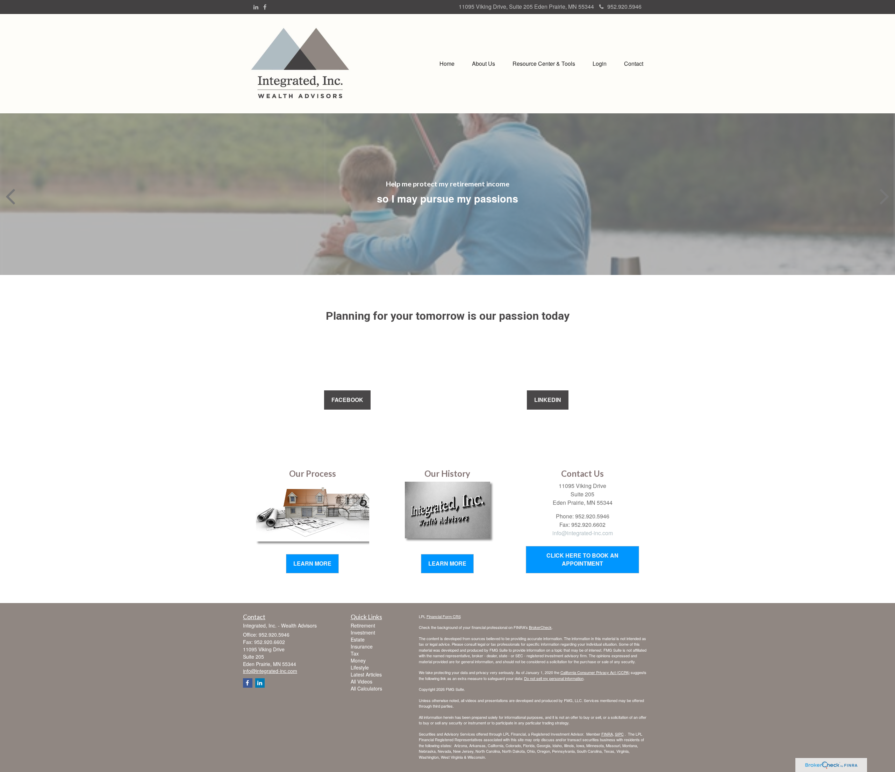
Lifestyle (360, 667)
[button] (483, 63)
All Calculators (366, 688)
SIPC (619, 734)
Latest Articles (366, 674)
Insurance (362, 646)
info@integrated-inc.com (582, 533)
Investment (363, 632)
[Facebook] (264, 7)
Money (358, 660)
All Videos (361, 681)
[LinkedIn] (255, 7)
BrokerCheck (540, 627)
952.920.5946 (624, 6)
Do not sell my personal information (553, 678)
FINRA (607, 734)
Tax (355, 653)
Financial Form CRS (444, 616)
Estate (358, 639)
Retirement (363, 625)
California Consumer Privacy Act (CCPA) (595, 672)
